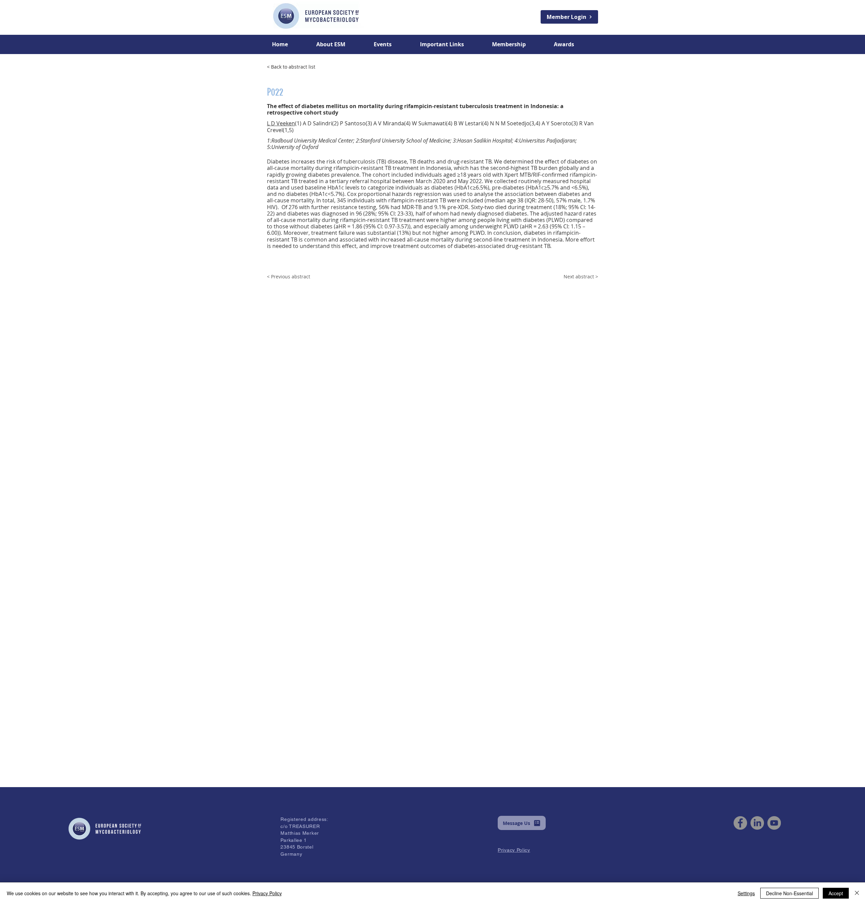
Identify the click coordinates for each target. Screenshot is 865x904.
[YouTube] (774, 823)
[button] (340, 44)
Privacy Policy (267, 893)
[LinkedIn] (757, 823)
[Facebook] (740, 823)
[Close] (857, 893)
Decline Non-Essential (789, 893)
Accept (836, 893)
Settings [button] (746, 893)
